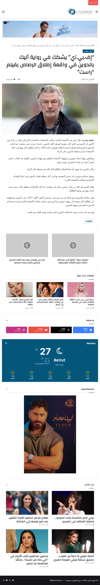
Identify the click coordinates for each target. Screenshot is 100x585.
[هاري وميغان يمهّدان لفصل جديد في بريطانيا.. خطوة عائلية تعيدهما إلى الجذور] (50, 289)
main (88, 221)
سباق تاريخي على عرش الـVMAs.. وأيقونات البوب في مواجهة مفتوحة (81, 302)
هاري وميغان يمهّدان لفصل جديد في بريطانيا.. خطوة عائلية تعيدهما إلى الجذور (50, 302)
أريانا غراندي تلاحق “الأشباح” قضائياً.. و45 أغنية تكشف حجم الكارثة (21, 302)
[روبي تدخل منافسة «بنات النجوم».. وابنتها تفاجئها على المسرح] (73, 503)
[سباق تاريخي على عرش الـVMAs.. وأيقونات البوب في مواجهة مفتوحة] (80, 289)
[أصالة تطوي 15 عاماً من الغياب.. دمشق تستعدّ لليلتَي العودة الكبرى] (73, 541)
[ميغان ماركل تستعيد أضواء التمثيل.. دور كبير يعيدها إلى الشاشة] (27, 503)
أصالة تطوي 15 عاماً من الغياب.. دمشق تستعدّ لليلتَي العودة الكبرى (74, 558)
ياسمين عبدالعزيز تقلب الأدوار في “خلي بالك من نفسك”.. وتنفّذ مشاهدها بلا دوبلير (29, 560)
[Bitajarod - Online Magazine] (79, 11)
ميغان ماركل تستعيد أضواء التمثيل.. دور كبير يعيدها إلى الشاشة (28, 519)
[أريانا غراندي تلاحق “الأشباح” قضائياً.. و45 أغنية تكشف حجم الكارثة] (19, 289)
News (82, 45)
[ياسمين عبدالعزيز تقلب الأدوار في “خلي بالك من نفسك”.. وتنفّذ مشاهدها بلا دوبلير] (27, 541)
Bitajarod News (56, 580)
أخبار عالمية (74, 45)
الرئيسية (89, 45)
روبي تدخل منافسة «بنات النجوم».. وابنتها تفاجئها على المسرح (74, 519)
